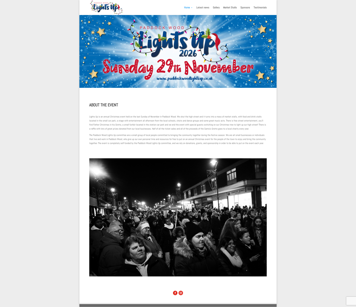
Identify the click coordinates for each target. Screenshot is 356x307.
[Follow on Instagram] (181, 293)
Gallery (216, 8)
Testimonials (260, 8)
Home (187, 8)
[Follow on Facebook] (175, 293)
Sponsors (245, 8)
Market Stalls (230, 8)
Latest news (202, 8)
